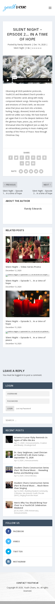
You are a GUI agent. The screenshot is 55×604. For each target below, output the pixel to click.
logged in (19, 375)
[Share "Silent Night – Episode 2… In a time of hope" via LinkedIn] (39, 158)
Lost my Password (23, 408)
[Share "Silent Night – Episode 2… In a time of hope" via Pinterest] (33, 158)
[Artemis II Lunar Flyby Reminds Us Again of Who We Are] (9, 439)
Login (10, 408)
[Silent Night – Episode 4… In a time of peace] (28, 332)
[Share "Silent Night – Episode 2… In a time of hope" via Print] (33, 163)
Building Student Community (36, 491)
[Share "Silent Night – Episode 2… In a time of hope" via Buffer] (44, 158)
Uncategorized (30, 445)
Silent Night (19, 48)
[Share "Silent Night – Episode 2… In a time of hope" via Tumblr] (27, 158)
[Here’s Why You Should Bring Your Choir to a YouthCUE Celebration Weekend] (9, 504)
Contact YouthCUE (27, 582)
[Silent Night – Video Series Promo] (28, 249)
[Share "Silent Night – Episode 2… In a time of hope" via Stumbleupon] (22, 163)
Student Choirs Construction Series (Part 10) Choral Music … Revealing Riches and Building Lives (31, 470)
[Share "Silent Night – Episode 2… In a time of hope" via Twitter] (16, 158)
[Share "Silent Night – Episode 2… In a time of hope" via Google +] (22, 158)
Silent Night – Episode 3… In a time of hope (26, 322)
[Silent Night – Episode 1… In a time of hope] (28, 275)
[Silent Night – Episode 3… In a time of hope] (28, 304)
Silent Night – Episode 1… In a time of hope (26, 282)
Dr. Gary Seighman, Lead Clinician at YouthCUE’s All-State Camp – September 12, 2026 (30, 455)
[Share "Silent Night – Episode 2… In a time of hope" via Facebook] (10, 158)
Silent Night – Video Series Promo (23, 266)
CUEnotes (18, 493)
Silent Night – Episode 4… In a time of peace (26, 338)
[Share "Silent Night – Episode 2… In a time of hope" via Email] (27, 163)
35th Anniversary (31, 510)
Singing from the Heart (29, 495)
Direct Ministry (31, 476)
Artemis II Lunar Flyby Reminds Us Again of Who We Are (30, 438)
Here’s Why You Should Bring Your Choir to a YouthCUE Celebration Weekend (30, 505)
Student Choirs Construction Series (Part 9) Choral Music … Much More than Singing (31, 485)
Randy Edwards (24, 44)
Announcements (32, 443)
